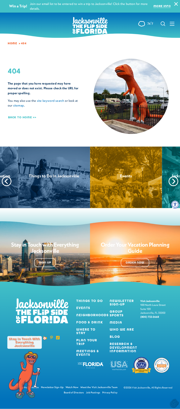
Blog (115, 337)
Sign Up (45, 262)
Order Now (135, 262)
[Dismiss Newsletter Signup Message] (44, 338)
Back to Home (20, 117)
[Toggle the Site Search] (163, 23)
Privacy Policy (109, 392)
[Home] (90, 27)
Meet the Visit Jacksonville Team (99, 387)
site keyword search (50, 101)
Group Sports (117, 313)
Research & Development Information (123, 347)
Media (116, 322)
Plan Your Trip (86, 342)
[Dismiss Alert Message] (176, 4)
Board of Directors (74, 392)
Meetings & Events (87, 353)
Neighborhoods (90, 315)
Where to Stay (85, 331)
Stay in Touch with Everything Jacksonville (24, 342)
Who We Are (122, 329)
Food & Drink (89, 322)
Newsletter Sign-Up (122, 303)
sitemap (18, 105)
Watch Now (72, 387)
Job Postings (93, 392)
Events (83, 308)
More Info (162, 6)
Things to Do (89, 301)
